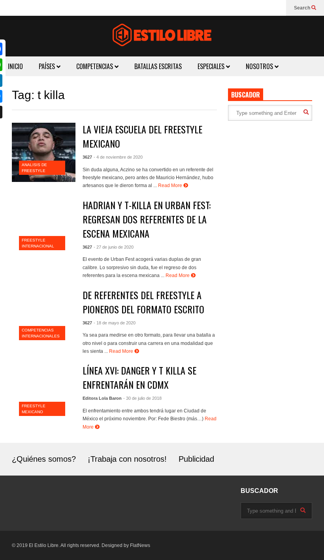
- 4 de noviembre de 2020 (118, 157)
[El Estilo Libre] (162, 36)
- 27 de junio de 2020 (114, 247)
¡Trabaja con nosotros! (127, 459)
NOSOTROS (260, 66)
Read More (170, 185)
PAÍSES (48, 66)
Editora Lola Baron (102, 398)
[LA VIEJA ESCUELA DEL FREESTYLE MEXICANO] (43, 152)
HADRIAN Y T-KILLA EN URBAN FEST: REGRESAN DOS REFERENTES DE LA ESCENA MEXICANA (147, 219)
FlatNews (140, 545)
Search (302, 8)
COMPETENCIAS (95, 66)
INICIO (15, 66)
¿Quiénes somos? (44, 459)
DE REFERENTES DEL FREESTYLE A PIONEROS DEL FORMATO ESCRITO (143, 302)
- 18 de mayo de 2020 (115, 322)
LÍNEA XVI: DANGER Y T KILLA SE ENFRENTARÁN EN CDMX (139, 377)
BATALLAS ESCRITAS (158, 66)
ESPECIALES (212, 66)
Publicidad (196, 459)
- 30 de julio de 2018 (142, 398)
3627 (87, 157)
